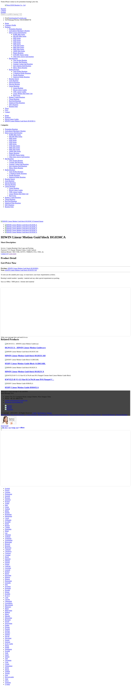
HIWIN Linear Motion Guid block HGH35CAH (21, 270)
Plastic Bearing (43, 415)
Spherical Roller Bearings (21, 77)
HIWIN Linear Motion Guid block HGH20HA (23, 268)
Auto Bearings (13, 80)
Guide (34, 413)
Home (7, 23)
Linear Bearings (14, 86)
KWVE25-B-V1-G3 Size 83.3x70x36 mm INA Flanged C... (29, 379)
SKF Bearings (13, 105)
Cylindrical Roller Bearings (22, 73)
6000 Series (17, 38)
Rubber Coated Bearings (17, 97)
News (7, 108)
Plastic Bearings (18, 53)
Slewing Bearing (14, 84)
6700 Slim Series (18, 45)
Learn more (12, 254)
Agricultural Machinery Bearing (19, 31)
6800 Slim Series (18, 47)
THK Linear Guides (19, 92)
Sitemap (49, 413)
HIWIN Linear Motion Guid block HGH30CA (20, 121)
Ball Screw (16, 95)
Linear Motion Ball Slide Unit (22, 93)
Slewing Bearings (121, 415)
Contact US (4, 254)
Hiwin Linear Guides (20, 90)
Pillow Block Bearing (20, 68)
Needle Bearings (18, 75)
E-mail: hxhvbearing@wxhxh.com (16, 400)
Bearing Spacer (14, 79)
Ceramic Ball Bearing (20, 62)
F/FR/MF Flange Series (20, 55)
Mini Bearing (5, 415)
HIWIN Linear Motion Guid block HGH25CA (24, 371)
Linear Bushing (18, 88)
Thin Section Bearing (20, 60)
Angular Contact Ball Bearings (58, 415)
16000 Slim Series (19, 51)
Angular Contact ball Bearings (23, 64)
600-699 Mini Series (19, 36)
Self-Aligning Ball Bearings (22, 66)
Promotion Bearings (15, 29)
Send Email (4, 426)
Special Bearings (14, 82)
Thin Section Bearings (17, 415)
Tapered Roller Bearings (77, 415)
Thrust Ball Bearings (108, 415)
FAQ (6, 110)
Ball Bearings (13, 58)
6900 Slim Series (18, 49)
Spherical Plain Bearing (93, 415)
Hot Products (41, 413)
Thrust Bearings (14, 99)
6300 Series (17, 42)
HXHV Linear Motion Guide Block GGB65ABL (25, 363)
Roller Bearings (14, 69)
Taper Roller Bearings (20, 71)
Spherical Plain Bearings (17, 103)
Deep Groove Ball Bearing (17, 32)
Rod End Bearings (15, 101)
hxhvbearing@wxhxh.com (17, 18)
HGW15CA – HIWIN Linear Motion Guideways (25, 348)
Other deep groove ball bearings (23, 56)
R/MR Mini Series (19, 34)
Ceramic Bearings (31, 415)
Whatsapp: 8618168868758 (14, 402)
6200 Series (17, 40)
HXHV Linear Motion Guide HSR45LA (22, 387)
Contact (7, 112)
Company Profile (10, 25)
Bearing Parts (13, 106)
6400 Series (17, 44)
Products (8, 27)
